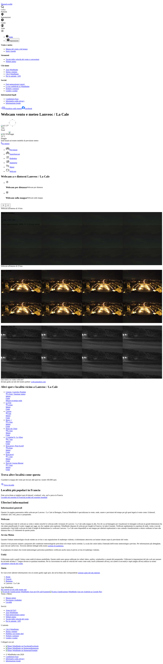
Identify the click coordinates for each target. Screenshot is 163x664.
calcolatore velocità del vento (12, 564)
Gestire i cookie (12, 91)
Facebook (28, 108)
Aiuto (11, 37)
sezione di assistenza (55, 546)
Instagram (35, 648)
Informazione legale (13, 103)
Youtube (34, 650)
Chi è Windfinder (12, 74)
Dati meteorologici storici (15, 84)
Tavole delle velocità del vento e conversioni (22, 59)
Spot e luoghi (11, 51)
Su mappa (5, 144)
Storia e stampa (11, 72)
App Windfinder (12, 70)
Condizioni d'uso (12, 99)
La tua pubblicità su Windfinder (17, 86)
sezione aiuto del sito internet (89, 573)
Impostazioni (14, 41)
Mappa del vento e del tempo (17, 49)
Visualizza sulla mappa (13, 108)
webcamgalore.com (38, 382)
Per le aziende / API (13, 76)
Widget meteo (11, 62)
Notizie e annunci (12, 89)
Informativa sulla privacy (15, 101)
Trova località (9, 485)
